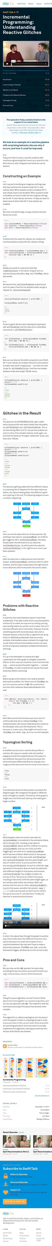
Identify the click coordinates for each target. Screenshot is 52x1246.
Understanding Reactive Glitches (14, 1085)
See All (21, 1132)
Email (38, 1236)
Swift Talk (8, 12)
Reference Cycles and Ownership (14, 1092)
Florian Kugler (44, 1113)
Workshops (8, 1238)
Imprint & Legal (40, 1239)
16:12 (4, 965)
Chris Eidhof (45, 1110)
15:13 (4, 933)
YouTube (23, 1241)
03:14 (4, 281)
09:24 (4, 676)
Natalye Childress (43, 1119)
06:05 (4, 484)
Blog (21, 1233)
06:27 (4, 531)
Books (5, 1236)
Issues (6, 1241)
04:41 (4, 357)
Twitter (23, 1238)
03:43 (4, 321)
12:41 (4, 834)
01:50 (4, 236)
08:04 (4, 615)
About (38, 1233)
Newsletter (24, 1236)
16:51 (4, 995)
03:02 (4, 265)
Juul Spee (45, 1116)
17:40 (4, 1014)
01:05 (4, 209)
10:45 (4, 748)
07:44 (4, 556)
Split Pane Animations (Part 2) (16, 1152)
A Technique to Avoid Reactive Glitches (16, 1089)
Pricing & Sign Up (15, 1201)
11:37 (4, 787)
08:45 (4, 654)
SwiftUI (5, 1149)
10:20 (4, 715)
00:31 (4, 181)
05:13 (4, 419)
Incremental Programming (14, 1080)
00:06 (4, 155)
